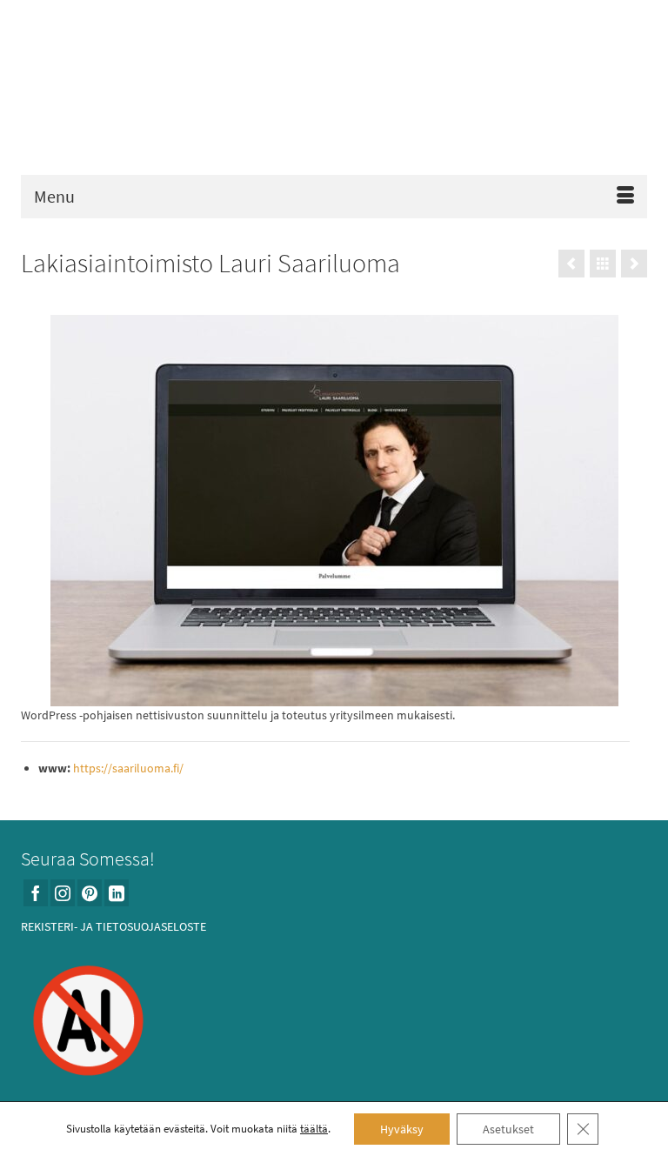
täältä (314, 1128)
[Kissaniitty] (334, 92)
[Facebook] (35, 893)
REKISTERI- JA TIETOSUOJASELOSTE (113, 926)
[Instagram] (62, 893)
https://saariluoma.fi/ (128, 768)
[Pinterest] (89, 893)
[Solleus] (571, 263)
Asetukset (508, 1129)
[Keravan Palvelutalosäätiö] (634, 263)
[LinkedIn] (116, 893)
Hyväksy (402, 1129)
